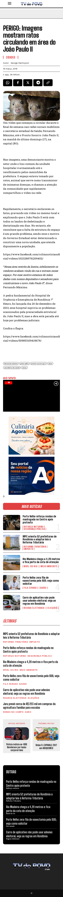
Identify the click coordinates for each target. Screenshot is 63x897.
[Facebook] (17, 83)
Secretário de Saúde (12, 368)
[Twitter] (27, 83)
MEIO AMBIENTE (49, 566)
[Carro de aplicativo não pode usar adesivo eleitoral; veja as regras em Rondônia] (11, 602)
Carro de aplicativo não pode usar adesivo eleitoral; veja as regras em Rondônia (39, 600)
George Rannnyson (20, 63)
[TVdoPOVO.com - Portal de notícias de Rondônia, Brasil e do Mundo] (31, 4)
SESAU (24, 368)
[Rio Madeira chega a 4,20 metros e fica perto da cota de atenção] (11, 562)
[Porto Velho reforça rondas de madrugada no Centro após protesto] (11, 522)
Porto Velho (24, 363)
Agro (28, 712)
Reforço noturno (34, 527)
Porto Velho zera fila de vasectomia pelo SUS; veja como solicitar (41, 580)
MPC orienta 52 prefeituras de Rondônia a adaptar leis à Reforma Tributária (40, 539)
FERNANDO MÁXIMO (11, 363)
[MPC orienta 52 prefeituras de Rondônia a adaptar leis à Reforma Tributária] (11, 542)
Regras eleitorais (34, 608)
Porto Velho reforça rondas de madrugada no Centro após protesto (39, 519)
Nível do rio (30, 566)
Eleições (52, 608)
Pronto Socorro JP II (38, 363)
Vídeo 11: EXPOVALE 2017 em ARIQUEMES (46, 746)
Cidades (10, 57)
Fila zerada (30, 588)
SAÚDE (43, 588)
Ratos (50, 363)
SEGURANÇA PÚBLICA (34, 529)
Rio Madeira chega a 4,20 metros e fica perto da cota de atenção (41, 560)
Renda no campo (13, 712)
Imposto (28, 549)
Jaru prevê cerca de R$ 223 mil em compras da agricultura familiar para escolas (29, 705)
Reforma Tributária (35, 547)
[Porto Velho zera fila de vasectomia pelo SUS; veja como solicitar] (11, 582)
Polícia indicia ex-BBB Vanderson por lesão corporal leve (16, 747)
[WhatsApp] (7, 83)
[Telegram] (38, 83)
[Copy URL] (48, 83)
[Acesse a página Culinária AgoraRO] (31, 436)
